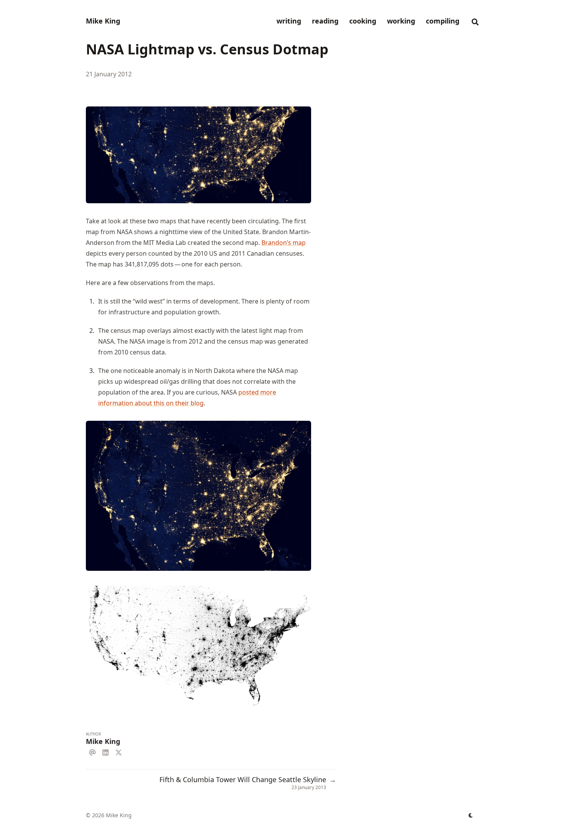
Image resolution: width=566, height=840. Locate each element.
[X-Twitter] (118, 751)
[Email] (92, 751)
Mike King (103, 20)
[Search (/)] (475, 20)
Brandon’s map (283, 242)
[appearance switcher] (471, 815)
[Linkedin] (105, 751)
